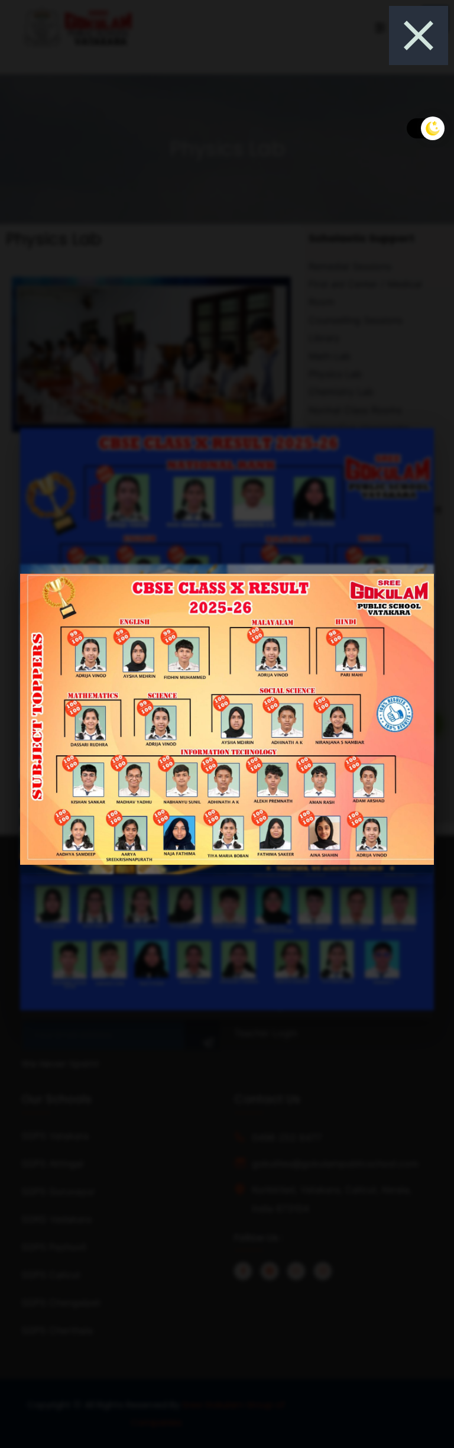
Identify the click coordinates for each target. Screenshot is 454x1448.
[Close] (418, 35)
